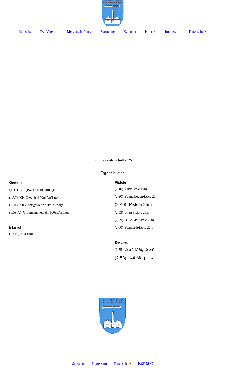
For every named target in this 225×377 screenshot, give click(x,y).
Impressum (172, 31)
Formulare (107, 31)
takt (149, 363)
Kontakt (150, 31)
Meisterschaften (78, 31)
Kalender (129, 31)
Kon (142, 363)
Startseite (25, 31)
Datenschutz (197, 31)
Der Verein (48, 31)
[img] (112, 13)
